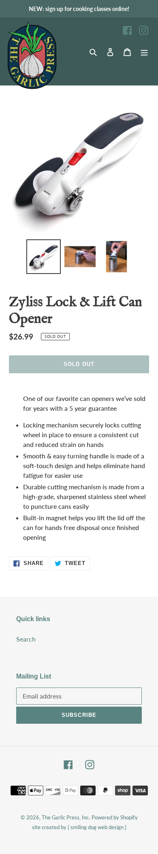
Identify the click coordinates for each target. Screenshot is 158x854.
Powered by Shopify (115, 817)
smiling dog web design (97, 827)
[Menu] (144, 52)
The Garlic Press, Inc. (66, 817)
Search (26, 639)
